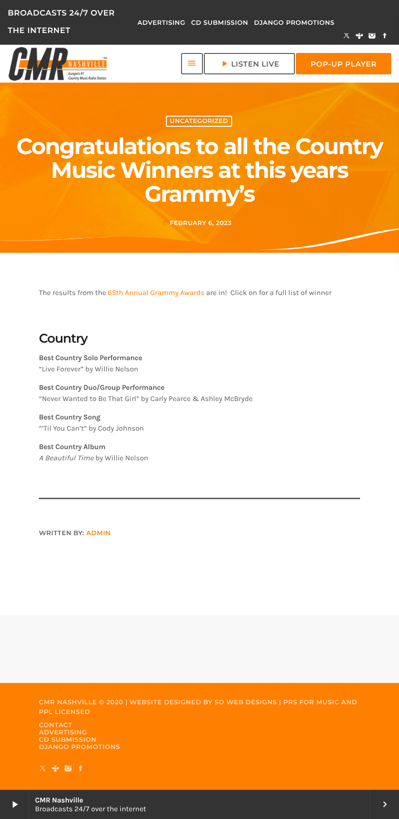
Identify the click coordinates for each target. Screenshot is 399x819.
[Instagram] (372, 36)
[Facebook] (385, 36)
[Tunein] (359, 36)
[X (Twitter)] (347, 36)
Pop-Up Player (343, 64)
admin (98, 533)
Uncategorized (199, 121)
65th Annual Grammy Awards (156, 292)
